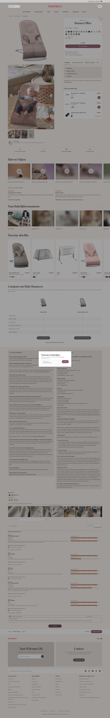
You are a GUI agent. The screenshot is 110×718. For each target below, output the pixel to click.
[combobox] (50, 362)
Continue (65, 361)
